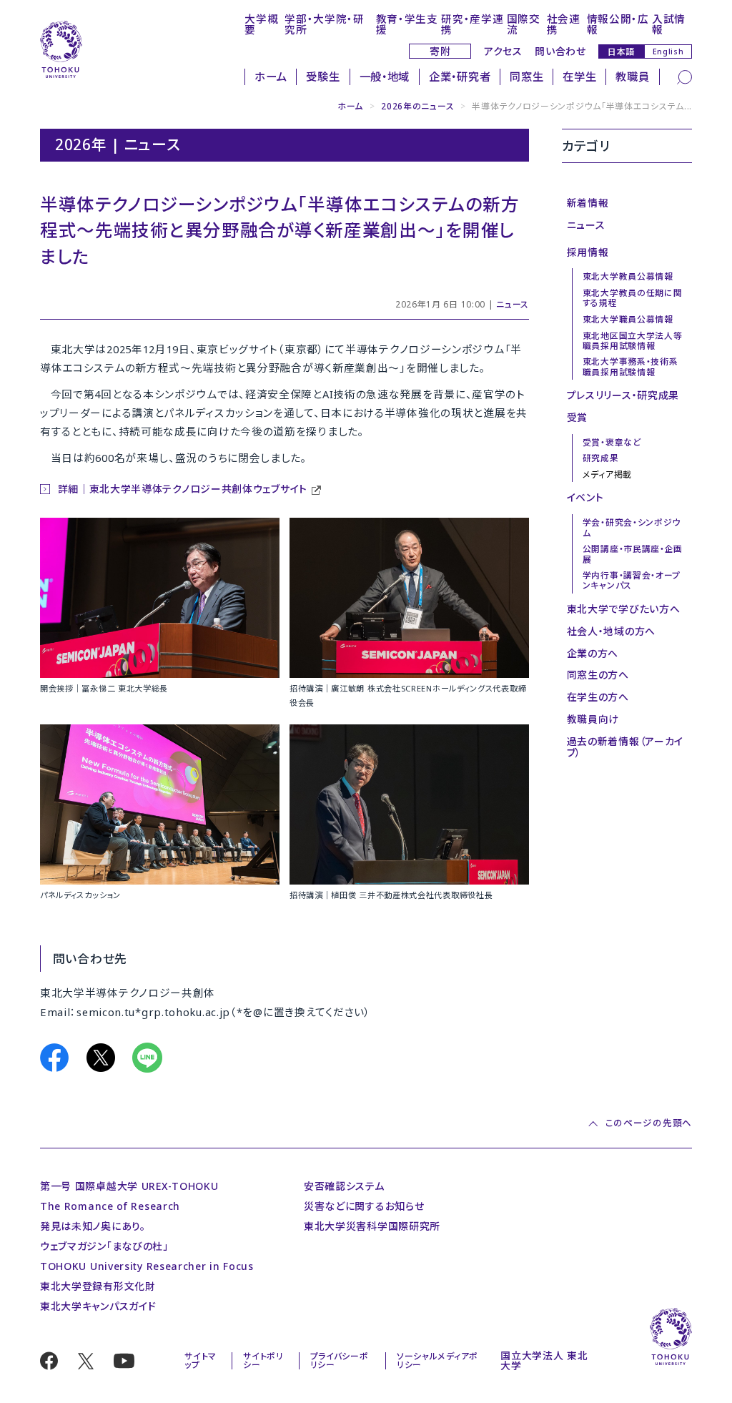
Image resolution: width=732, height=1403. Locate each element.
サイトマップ (200, 1360)
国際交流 (523, 23)
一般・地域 (385, 76)
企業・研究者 (459, 76)
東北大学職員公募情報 (628, 319)
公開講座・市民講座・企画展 (633, 553)
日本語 (621, 51)
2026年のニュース (417, 106)
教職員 (632, 76)
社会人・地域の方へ (611, 631)
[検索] (684, 76)
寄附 (440, 51)
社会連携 (563, 23)
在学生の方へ (598, 697)
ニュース (512, 304)
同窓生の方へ (598, 674)
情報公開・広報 (618, 23)
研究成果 (601, 457)
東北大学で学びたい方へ (624, 609)
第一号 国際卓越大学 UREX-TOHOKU (129, 1186)
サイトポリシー (263, 1360)
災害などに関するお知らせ (364, 1206)
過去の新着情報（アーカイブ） (625, 747)
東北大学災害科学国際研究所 (372, 1226)
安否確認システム (344, 1186)
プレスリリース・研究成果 (623, 395)
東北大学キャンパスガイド (98, 1306)
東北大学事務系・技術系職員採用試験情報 (630, 366)
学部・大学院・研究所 (325, 23)
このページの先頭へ (648, 1124)
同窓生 (526, 76)
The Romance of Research (110, 1206)
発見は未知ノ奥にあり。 (93, 1226)
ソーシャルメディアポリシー (437, 1360)
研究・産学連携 (472, 23)
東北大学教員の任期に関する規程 (633, 297)
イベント (585, 497)
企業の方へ (593, 653)
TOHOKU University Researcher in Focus (147, 1266)
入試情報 (669, 23)
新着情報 (588, 203)
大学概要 (261, 23)
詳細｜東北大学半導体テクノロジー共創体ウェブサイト (183, 489)
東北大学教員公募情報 (628, 276)
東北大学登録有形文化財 (98, 1286)
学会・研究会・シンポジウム (632, 527)
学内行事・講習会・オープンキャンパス (632, 580)
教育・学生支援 (407, 23)
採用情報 (588, 252)
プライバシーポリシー (339, 1360)
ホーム (270, 76)
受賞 (577, 417)
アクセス (503, 51)
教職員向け (593, 719)
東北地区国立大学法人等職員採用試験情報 (633, 340)
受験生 (323, 76)
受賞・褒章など (612, 442)
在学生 (579, 76)
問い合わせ (560, 51)
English (668, 51)
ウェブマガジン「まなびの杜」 (104, 1246)
